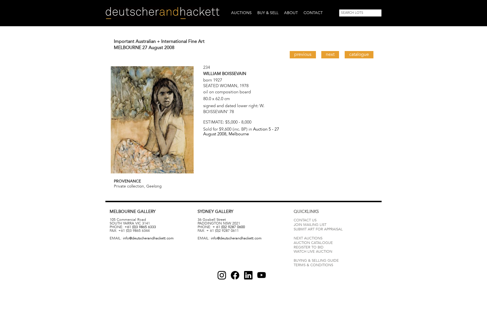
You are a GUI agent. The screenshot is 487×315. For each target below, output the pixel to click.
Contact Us (305, 220)
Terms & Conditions (313, 265)
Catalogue (359, 54)
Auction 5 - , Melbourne (241, 131)
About (291, 12)
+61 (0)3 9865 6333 (140, 227)
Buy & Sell (267, 12)
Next (330, 54)
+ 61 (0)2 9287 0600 (228, 227)
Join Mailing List (310, 225)
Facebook (235, 275)
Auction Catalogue (313, 243)
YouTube (261, 275)
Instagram (222, 275)
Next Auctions (308, 238)
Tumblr (248, 275)
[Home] (162, 13)
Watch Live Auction (313, 251)
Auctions (241, 12)
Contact (313, 12)
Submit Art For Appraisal (318, 229)
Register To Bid (309, 247)
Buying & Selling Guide (316, 260)
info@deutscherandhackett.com (148, 238)
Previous (302, 54)
